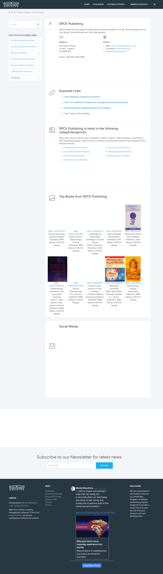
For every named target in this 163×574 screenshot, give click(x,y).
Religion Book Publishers (119, 156)
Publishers (98, 4)
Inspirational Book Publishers (77, 152)
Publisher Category (24, 12)
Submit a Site (51, 499)
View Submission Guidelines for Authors (82, 97)
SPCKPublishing (123, 49)
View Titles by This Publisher (77, 113)
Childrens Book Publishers (76, 147)
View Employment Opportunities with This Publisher (87, 108)
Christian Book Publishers (119, 147)
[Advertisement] (97, 74)
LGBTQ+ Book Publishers (22, 71)
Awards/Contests (139, 4)
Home (87, 4)
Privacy (48, 505)
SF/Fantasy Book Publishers (23, 59)
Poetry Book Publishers (74, 156)
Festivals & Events (115, 4)
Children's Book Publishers (23, 40)
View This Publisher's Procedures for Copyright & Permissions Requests (96, 102)
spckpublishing (119, 51)
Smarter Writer (15, 515)
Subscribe (104, 465)
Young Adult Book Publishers (24, 46)
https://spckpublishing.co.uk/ (124, 46)
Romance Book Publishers (22, 65)
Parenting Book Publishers (119, 152)
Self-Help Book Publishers (75, 160)
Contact (48, 502)
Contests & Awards (53, 494)
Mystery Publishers (19, 53)
